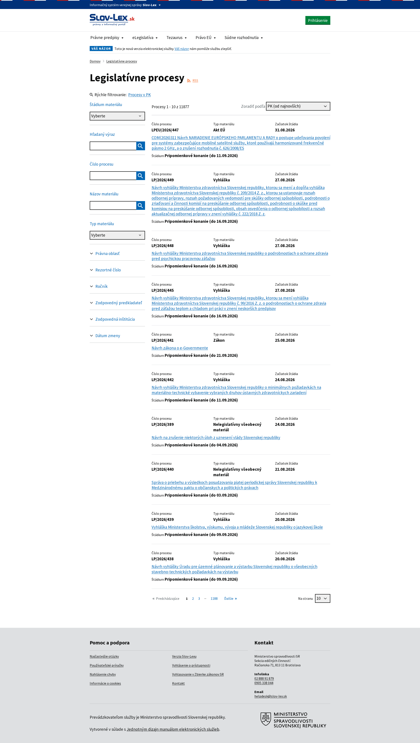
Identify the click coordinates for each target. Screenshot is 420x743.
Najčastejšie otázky (104, 656)
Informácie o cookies (105, 683)
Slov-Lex (149, 5)
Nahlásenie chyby (103, 674)
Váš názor (182, 48)
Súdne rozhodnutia (242, 37)
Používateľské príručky (107, 665)
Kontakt (178, 683)
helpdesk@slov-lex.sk (270, 696)
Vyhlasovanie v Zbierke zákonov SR (198, 674)
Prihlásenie (318, 20)
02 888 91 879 (264, 678)
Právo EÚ (204, 37)
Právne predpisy (104, 37)
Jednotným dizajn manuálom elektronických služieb (173, 729)
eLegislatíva (142, 37)
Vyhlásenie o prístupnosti (191, 665)
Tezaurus (174, 37)
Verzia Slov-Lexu (184, 656)
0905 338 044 (263, 683)
